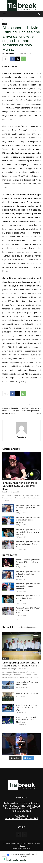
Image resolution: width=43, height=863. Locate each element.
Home (4, 20)
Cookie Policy (26, 848)
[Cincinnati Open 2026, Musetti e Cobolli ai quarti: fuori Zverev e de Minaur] (8, 508)
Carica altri (20, 620)
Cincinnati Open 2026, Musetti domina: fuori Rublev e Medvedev (28, 519)
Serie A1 (5, 658)
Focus (11, 20)
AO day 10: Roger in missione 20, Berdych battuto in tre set (10, 410)
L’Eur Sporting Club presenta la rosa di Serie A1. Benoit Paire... (20, 664)
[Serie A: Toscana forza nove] (8, 696)
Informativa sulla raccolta (14, 860)
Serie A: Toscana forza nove (27, 693)
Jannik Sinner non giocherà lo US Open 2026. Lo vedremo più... (19, 485)
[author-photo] (21, 433)
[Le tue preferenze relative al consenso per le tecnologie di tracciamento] (4, 859)
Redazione (9, 53)
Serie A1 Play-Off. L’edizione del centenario (27, 683)
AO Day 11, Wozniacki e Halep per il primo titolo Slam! (31, 410)
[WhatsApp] (23, 59)
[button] (4, 14)
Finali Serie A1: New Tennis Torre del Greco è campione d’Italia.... (27, 707)
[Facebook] (12, 59)
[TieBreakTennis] (21, 5)
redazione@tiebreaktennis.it (21, 818)
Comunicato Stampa (9, 669)
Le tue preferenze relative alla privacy (24, 855)
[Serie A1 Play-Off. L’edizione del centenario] (8, 685)
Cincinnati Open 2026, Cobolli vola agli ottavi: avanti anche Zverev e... (28, 531)
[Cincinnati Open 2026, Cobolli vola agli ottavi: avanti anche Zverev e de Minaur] (8, 532)
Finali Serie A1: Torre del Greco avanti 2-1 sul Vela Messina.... (26, 719)
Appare (22, 846)
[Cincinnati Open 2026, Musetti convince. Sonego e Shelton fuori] (8, 544)
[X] (17, 59)
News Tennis (7, 479)
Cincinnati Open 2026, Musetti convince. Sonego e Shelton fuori (28, 544)
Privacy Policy (16, 848)
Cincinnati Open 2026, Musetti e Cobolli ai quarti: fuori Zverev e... (28, 507)
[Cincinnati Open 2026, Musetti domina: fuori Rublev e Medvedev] (8, 520)
